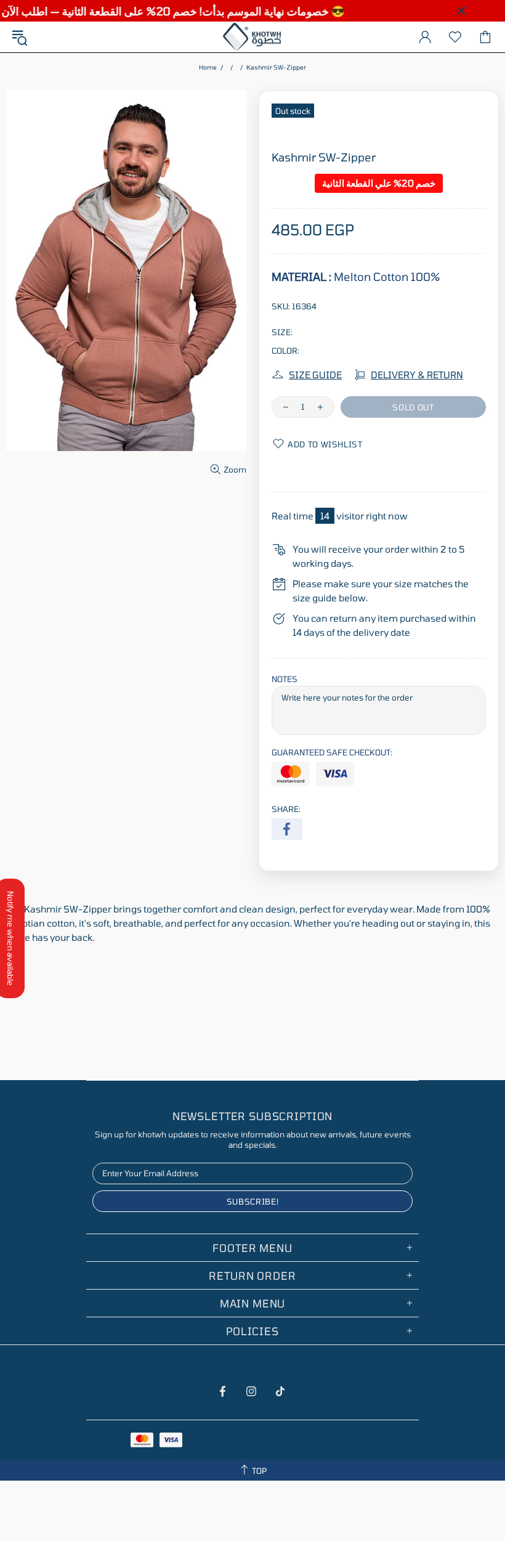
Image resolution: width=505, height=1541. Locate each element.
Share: (286, 809)
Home (208, 67)
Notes (284, 679)
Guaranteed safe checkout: (332, 752)
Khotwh (252, 37)
